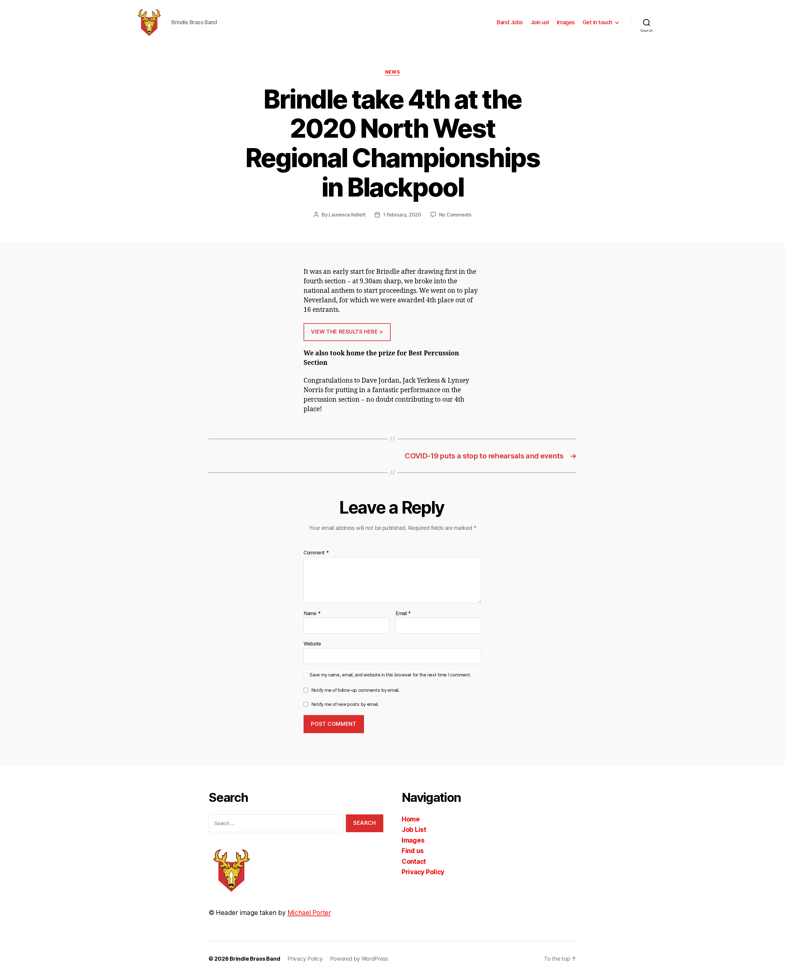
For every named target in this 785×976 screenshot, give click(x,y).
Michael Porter (309, 913)
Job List (414, 829)
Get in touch (597, 22)
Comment (316, 553)
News (392, 72)
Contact (414, 861)
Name (312, 613)
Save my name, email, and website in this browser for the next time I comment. (390, 675)
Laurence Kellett (347, 215)
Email (403, 613)
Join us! (539, 22)
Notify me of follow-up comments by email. (355, 690)
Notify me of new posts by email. (345, 704)
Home (411, 819)
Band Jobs (510, 22)
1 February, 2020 (402, 215)
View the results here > (347, 332)
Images (566, 22)
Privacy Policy (423, 872)
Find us (413, 851)
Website (312, 644)
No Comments (455, 215)
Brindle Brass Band (255, 958)
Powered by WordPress (359, 958)
